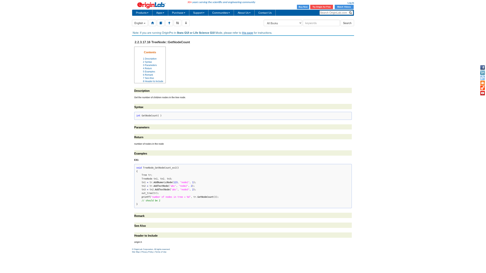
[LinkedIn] (482, 72)
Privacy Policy (147, 252)
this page (247, 33)
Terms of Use (160, 252)
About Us (243, 12)
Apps (159, 12)
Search (347, 23)
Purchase (177, 12)
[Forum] (482, 82)
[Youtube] (482, 93)
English (139, 23)
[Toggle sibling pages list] (177, 23)
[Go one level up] (169, 23)
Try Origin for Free (321, 7)
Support (198, 12)
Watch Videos (344, 7)
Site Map (136, 252)
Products (141, 12)
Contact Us (265, 12)
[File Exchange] (482, 88)
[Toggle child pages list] (186, 23)
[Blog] (482, 77)
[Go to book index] (161, 23)
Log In (351, 3)
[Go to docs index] (152, 23)
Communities (220, 12)
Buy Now (303, 7)
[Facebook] (482, 67)
